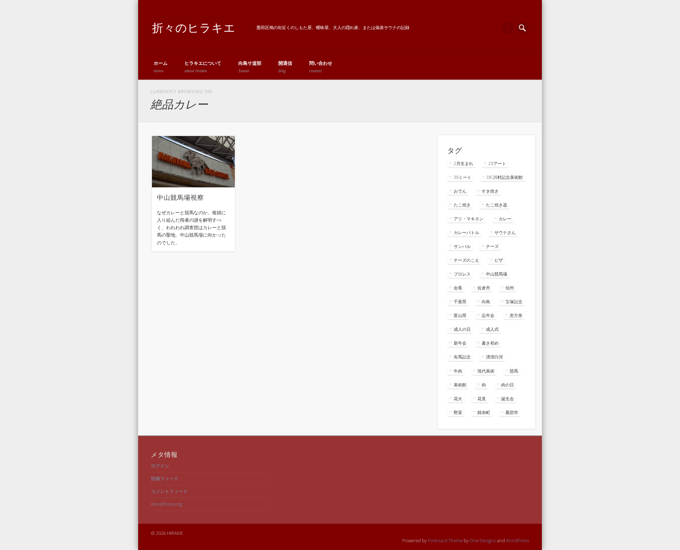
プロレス (462, 274)
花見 (481, 399)
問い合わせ (320, 66)
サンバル (462, 246)
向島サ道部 (249, 66)
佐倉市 (483, 288)
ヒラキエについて (203, 66)
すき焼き (490, 191)
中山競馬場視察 (180, 197)
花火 (458, 399)
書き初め (490, 343)
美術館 (460, 385)
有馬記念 (462, 357)
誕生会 (507, 399)
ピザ (498, 260)
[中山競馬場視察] (193, 161)
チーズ (492, 246)
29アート (497, 163)
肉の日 (507, 385)
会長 (458, 288)
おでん (460, 191)
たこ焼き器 (496, 205)
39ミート (462, 177)
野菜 (458, 412)
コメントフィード (169, 491)
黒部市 (511, 412)
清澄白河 (494, 357)
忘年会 (488, 315)
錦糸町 (483, 412)
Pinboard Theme (445, 540)
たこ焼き (462, 205)
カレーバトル (466, 232)
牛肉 (458, 371)
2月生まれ (463, 163)
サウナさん (505, 232)
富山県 (460, 315)
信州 (509, 288)
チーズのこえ (466, 260)
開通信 (285, 66)
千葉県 (460, 302)
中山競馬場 (496, 274)
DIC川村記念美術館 (505, 177)
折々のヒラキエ (194, 27)
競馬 (514, 371)
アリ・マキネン (468, 219)
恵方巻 (516, 315)
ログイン (160, 466)
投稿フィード (164, 478)
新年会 (460, 343)
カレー (505, 219)
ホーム (161, 66)
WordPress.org (166, 504)
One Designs (483, 540)
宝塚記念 (513, 302)
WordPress (517, 540)
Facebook (508, 28)
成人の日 (462, 329)
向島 (486, 302)
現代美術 (485, 371)
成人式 (492, 329)
